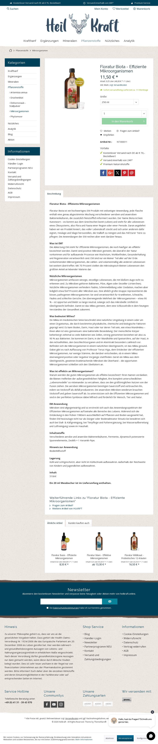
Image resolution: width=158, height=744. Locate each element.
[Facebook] (103, 173)
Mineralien (13, 81)
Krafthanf (13, 70)
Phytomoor (16, 116)
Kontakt (12, 172)
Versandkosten (71, 718)
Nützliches (13, 123)
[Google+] (110, 173)
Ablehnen (110, 738)
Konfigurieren (142, 738)
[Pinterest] (124, 173)
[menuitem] (142, 9)
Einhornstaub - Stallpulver (17, 104)
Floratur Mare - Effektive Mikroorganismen (99, 557)
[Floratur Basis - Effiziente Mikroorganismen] (64, 541)
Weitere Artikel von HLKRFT (67, 508)
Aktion (11, 139)
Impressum (14, 196)
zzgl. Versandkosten (118, 85)
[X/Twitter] (117, 173)
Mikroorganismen (19, 111)
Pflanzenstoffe (16, 87)
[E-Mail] (132, 173)
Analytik (12, 128)
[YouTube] (54, 704)
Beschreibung (54, 193)
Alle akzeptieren (125, 738)
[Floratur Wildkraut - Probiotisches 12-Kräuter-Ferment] (134, 541)
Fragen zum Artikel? (129, 130)
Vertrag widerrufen (135, 646)
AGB (10, 192)
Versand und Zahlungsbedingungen (19, 178)
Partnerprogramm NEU (20, 167)
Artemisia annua (18, 92)
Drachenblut (16, 97)
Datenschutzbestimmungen (66, 607)
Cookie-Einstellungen (19, 159)
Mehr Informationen (83, 739)
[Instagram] (61, 704)
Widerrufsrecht (16, 183)
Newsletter (90, 642)
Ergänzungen (15, 76)
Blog (10, 134)
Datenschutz (14, 188)
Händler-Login (15, 163)
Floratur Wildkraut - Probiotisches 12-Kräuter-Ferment (134, 557)
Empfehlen (108, 134)
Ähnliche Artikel (54, 523)
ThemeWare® (100, 722)
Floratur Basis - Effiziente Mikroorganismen (64, 557)
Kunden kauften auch (78, 523)
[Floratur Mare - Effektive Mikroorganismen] (99, 541)
